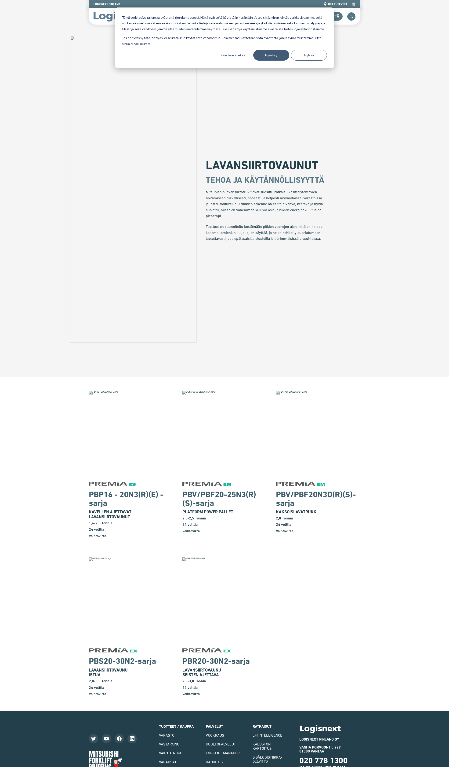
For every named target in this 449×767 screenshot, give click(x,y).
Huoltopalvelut (221, 744)
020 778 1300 (323, 760)
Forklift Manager (223, 753)
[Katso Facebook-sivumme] (119, 738)
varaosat (168, 762)
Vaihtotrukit (171, 753)
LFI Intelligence (267, 735)
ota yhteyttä (337, 4)
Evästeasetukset (234, 55)
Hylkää (309, 55)
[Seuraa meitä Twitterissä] (93, 738)
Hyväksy (271, 55)
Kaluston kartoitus (262, 746)
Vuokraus (215, 735)
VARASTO (166, 735)
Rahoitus (214, 762)
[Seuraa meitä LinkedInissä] (132, 738)
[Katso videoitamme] (106, 738)
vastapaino (169, 744)
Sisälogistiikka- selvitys (267, 759)
